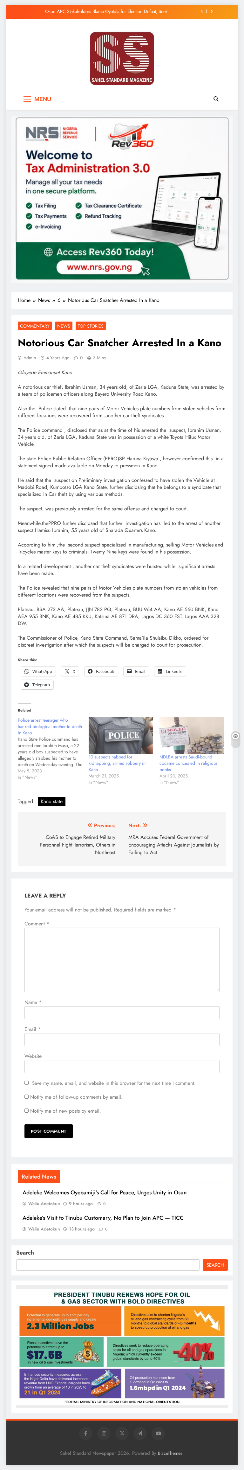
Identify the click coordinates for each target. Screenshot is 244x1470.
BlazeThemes (170, 1453)
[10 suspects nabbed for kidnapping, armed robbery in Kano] (121, 735)
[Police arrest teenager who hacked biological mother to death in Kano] (53, 748)
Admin (30, 358)
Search (25, 1253)
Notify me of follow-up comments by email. (76, 1097)
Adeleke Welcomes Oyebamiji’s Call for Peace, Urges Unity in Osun (105, 1192)
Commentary (35, 326)
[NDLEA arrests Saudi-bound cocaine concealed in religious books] (191, 735)
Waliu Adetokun (44, 1203)
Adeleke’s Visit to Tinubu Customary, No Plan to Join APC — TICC (103, 1218)
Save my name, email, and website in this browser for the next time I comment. (114, 1083)
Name (33, 1002)
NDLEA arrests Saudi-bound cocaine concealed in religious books (188, 763)
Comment (36, 923)
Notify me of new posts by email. (65, 1111)
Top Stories (91, 326)
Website (33, 1056)
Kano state (52, 801)
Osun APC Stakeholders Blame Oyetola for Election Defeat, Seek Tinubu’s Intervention (106, 11)
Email (32, 1029)
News (63, 326)
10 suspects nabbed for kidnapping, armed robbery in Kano (117, 763)
